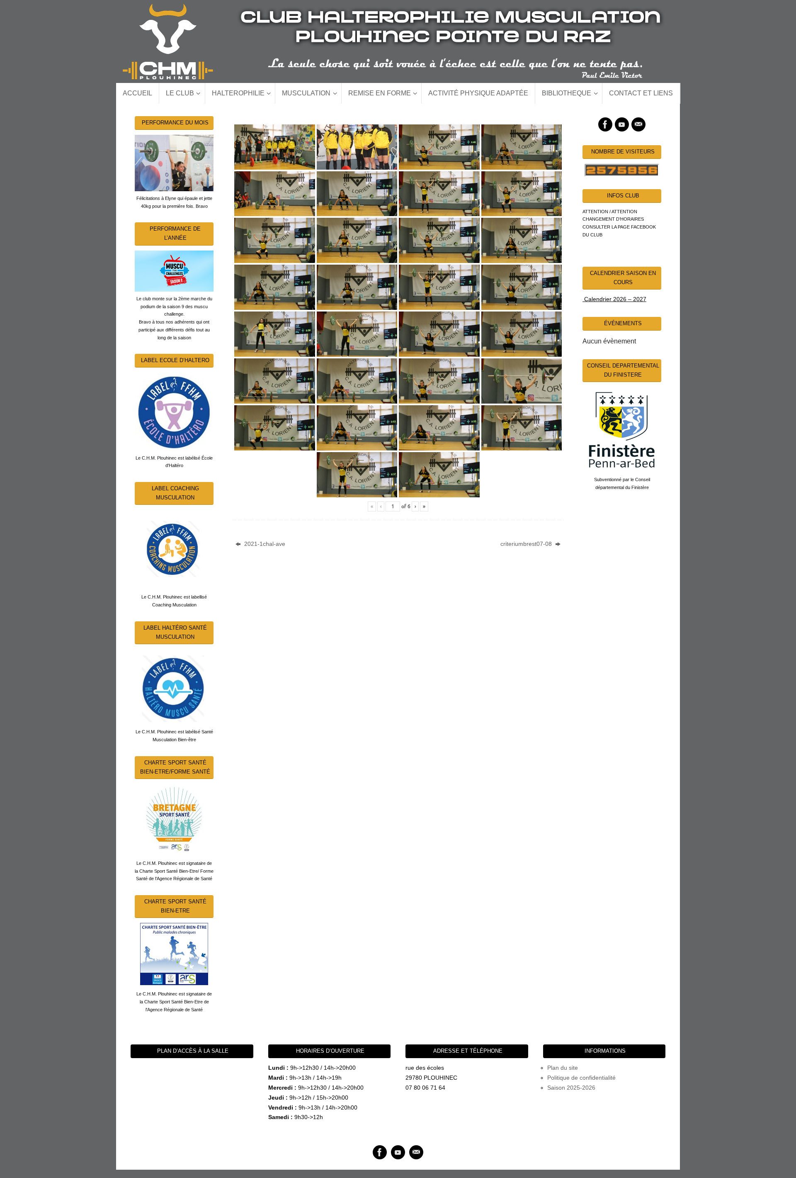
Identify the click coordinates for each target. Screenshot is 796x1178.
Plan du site (562, 1067)
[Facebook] (605, 124)
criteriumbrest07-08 (526, 543)
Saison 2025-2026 (571, 1087)
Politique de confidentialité (581, 1077)
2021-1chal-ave (264, 543)
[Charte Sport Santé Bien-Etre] (174, 954)
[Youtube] (622, 124)
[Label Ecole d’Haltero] (174, 410)
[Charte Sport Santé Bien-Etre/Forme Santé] (174, 819)
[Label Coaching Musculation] (174, 549)
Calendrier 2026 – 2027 (614, 299)
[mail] (638, 124)
